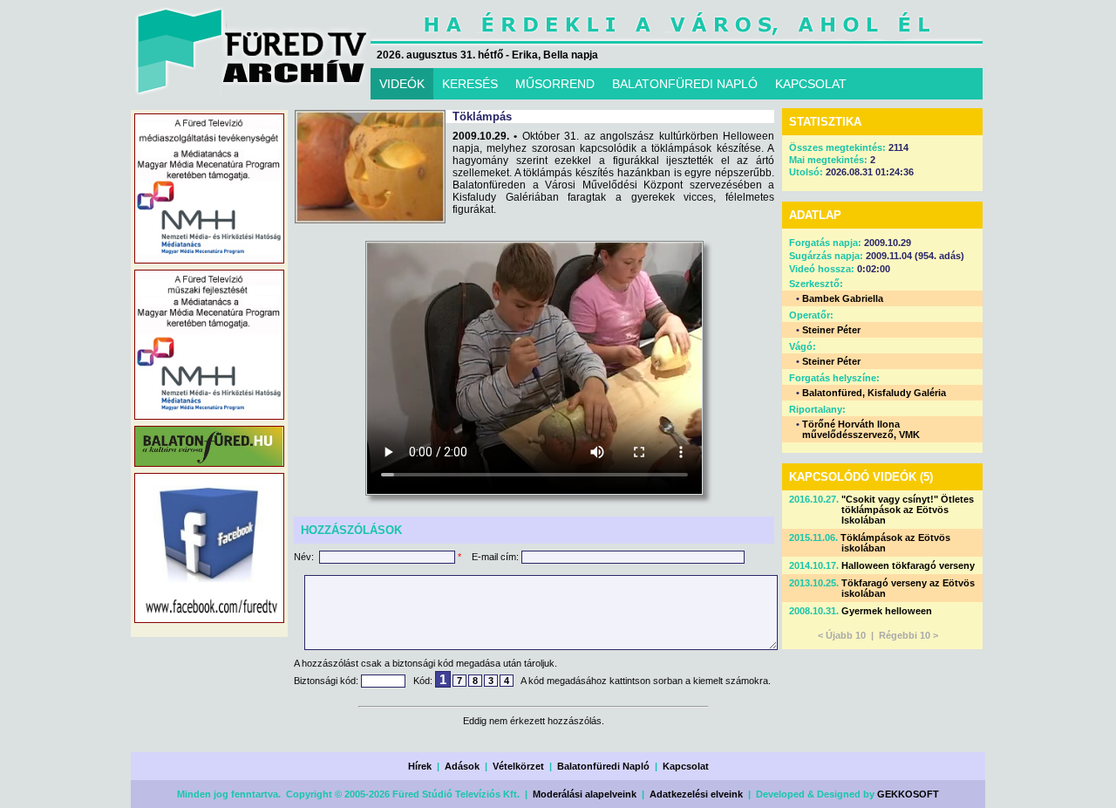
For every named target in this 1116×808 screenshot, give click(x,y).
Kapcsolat (686, 766)
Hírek (420, 766)
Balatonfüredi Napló (603, 766)
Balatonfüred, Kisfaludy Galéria (874, 392)
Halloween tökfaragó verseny (908, 565)
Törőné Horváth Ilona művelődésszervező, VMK (861, 429)
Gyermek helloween (886, 611)
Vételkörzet (518, 766)
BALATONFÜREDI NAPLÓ (685, 84)
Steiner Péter (831, 330)
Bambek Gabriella (842, 298)
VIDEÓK (402, 84)
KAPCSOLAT (811, 84)
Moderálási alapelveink (584, 794)
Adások (462, 766)
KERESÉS (470, 84)
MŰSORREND (555, 84)
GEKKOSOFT (908, 794)
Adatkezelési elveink (696, 794)
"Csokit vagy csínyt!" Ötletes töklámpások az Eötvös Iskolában (907, 509)
